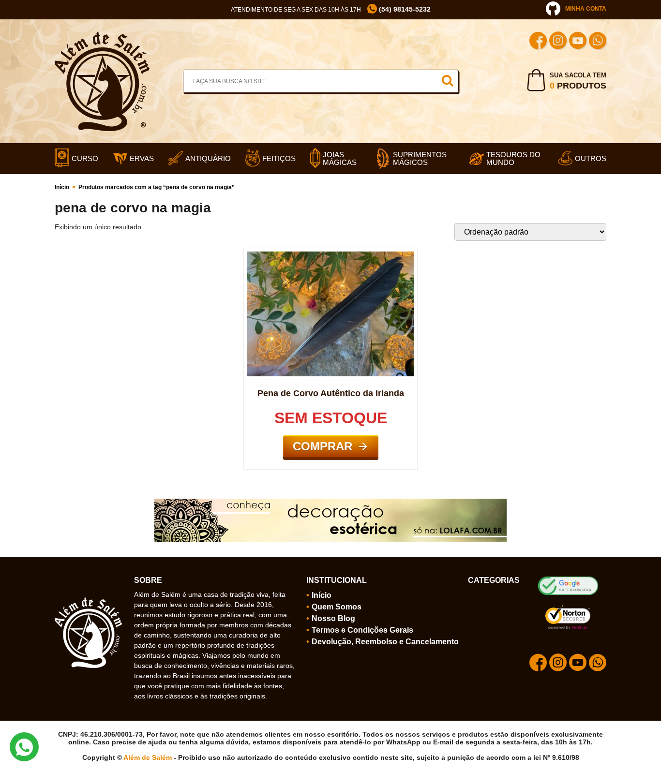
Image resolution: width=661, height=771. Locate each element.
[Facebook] (538, 41)
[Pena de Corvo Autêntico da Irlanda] (330, 255)
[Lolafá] (330, 502)
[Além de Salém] (102, 35)
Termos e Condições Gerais (362, 630)
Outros (590, 159)
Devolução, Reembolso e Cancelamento (385, 642)
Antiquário (208, 159)
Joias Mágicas (340, 158)
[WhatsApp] (597, 41)
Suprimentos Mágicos (420, 158)
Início (62, 187)
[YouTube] (577, 41)
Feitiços (279, 159)
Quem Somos (336, 607)
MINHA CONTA (585, 8)
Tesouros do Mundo (513, 158)
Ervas (142, 159)
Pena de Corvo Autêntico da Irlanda (330, 393)
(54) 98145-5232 (404, 9)
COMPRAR (322, 446)
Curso (85, 159)
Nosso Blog (333, 618)
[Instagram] (558, 41)
